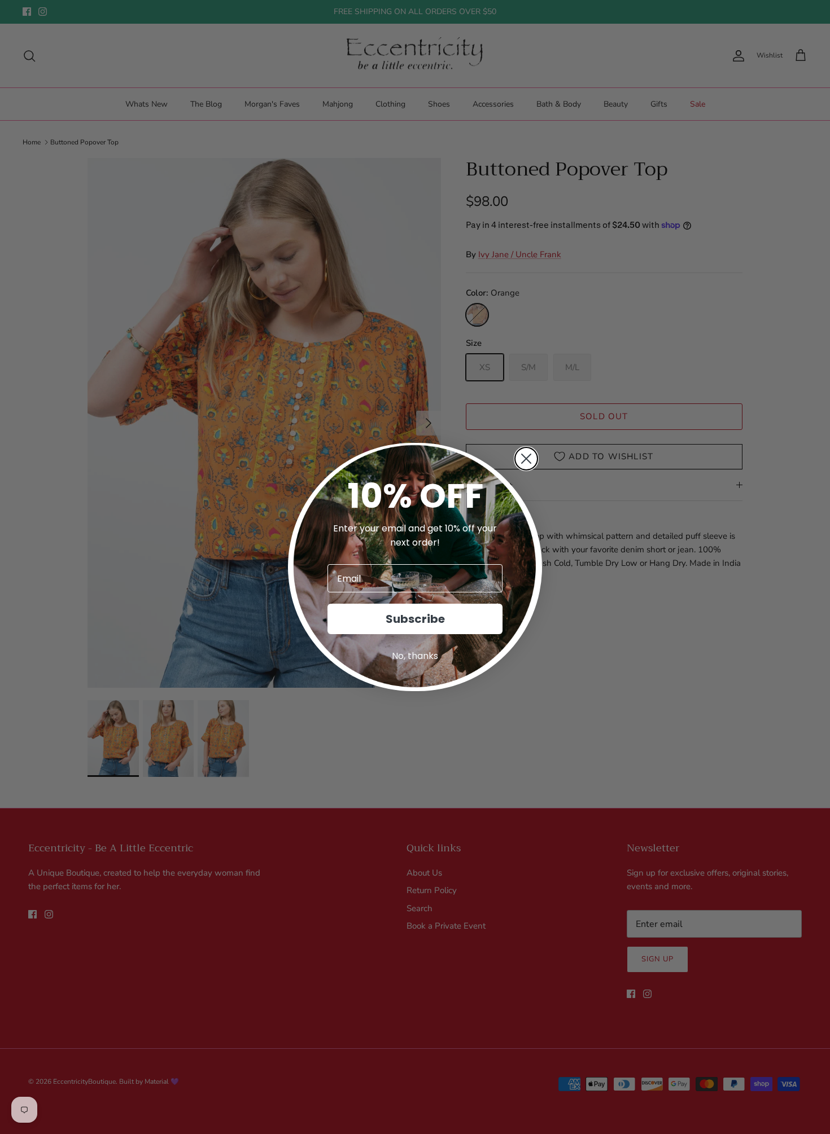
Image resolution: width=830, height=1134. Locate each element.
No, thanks (415, 655)
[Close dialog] (526, 458)
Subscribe (415, 619)
